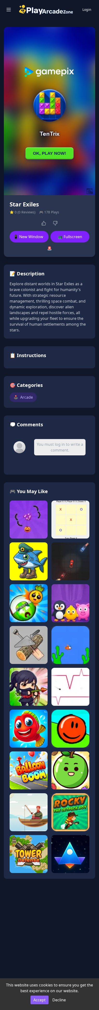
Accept (39, 1000)
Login (86, 9)
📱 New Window (28, 236)
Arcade (23, 397)
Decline (59, 1000)
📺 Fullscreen (70, 236)
